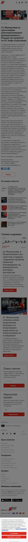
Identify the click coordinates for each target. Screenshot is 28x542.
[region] (14, 530)
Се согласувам (14, 533)
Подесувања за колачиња (14, 537)
